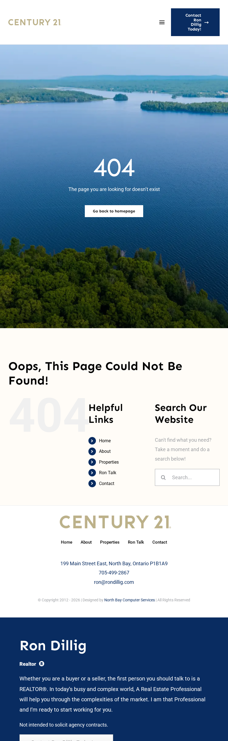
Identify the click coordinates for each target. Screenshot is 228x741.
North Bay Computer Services (129, 600)
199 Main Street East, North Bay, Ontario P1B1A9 (114, 563)
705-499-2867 (114, 573)
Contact (106, 483)
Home (105, 440)
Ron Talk (107, 472)
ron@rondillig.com (114, 582)
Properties (109, 462)
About (105, 451)
